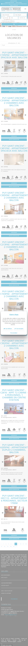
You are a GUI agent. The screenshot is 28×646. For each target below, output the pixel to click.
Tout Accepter (19, 328)
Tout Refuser (8, 328)
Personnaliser (13, 333)
